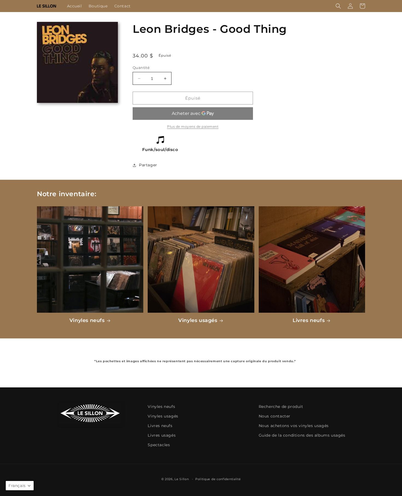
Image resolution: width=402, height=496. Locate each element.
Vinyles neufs (87, 320)
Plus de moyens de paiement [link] (193, 126)
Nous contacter (274, 416)
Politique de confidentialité (218, 479)
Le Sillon (181, 479)
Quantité (141, 67)
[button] (338, 6)
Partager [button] (148, 165)
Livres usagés (162, 435)
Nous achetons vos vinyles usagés (294, 425)
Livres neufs (309, 320)
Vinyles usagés (197, 320)
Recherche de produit (281, 406)
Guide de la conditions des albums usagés (302, 435)
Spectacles (159, 444)
